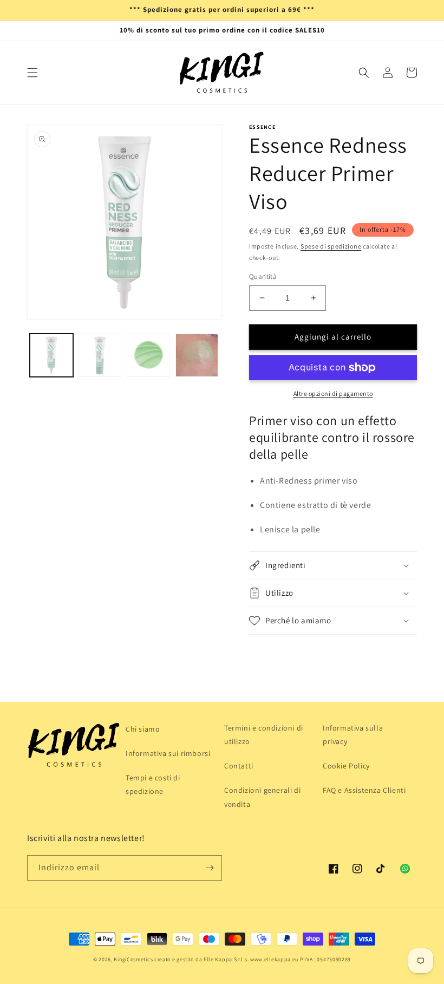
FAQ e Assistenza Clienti (364, 790)
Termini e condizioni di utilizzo (263, 734)
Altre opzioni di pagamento (333, 393)
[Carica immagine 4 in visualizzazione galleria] (197, 355)
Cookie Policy (346, 766)
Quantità (263, 276)
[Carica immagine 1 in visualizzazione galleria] (51, 355)
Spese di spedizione (331, 246)
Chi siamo (143, 729)
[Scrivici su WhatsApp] (405, 869)
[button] (32, 72)
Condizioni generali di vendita (262, 797)
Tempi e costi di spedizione (153, 784)
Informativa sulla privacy (353, 734)
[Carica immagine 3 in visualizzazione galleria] (148, 355)
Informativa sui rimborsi (168, 753)
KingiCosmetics (133, 959)
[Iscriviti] (209, 868)
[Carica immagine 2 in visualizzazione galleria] (100, 355)
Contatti (238, 766)
